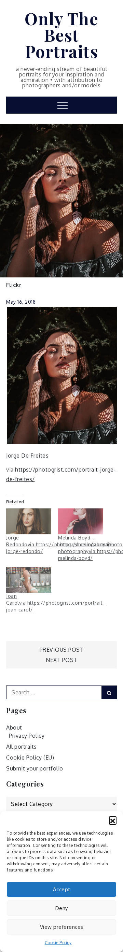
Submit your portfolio (34, 768)
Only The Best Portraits (61, 35)
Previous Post (62, 649)
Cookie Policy (58, 942)
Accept (61, 889)
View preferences (61, 927)
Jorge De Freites (27, 455)
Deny (61, 908)
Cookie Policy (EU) (30, 757)
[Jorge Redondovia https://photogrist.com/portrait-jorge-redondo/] (28, 521)
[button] (112, 820)
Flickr (14, 285)
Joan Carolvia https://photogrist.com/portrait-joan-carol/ (55, 602)
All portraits (21, 746)
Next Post (61, 660)
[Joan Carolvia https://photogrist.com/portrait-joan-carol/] (28, 580)
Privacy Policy (26, 735)
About (14, 727)
